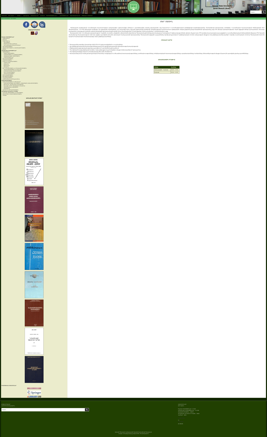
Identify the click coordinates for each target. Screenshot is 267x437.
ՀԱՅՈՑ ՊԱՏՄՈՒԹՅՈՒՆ (9, 53)
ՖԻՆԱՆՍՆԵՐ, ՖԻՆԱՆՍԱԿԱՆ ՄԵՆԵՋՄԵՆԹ (13, 84)
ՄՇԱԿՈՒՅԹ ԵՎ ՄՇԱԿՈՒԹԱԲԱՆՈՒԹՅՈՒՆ (12, 94)
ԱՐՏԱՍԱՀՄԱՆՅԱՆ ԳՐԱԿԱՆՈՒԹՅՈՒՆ (12, 71)
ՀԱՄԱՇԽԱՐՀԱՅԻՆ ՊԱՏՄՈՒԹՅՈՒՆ (12, 56)
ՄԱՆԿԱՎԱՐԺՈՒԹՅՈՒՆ (8, 58)
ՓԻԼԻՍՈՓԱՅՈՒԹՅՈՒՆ (8, 75)
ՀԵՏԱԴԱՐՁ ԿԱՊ (182, 404)
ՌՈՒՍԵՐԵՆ (6, 67)
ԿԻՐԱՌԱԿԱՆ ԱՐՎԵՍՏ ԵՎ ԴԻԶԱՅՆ (10, 91)
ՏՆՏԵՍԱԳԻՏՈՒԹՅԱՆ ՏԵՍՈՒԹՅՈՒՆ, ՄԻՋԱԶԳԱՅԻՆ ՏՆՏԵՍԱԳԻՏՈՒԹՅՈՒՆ (21, 83)
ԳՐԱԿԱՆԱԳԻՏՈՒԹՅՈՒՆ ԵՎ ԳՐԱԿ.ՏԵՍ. (13, 69)
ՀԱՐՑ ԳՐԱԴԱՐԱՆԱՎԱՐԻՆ (8, 405)
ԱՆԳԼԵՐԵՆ (6, 64)
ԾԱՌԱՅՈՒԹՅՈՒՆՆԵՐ (51, 15)
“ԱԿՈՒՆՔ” (42, 15)
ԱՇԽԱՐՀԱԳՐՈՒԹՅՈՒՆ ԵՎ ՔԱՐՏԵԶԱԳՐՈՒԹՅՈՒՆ (14, 48)
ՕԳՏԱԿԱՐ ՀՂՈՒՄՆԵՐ (87, 15)
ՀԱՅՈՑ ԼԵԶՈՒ (7, 62)
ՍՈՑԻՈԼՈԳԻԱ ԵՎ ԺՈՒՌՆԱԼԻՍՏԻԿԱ (11, 79)
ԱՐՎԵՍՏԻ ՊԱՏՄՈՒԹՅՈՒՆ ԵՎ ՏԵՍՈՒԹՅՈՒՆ (13, 92)
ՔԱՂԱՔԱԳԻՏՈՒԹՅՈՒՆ (8, 76)
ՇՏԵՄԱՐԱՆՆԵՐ (35, 15)
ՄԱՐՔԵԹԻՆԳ (7, 88)
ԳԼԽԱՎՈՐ (4, 15)
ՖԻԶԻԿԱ (5, 39)
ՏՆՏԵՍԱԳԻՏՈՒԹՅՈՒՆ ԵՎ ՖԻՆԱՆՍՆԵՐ (12, 81)
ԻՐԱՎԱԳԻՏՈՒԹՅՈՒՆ (7, 77)
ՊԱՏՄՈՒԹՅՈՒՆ (6, 52)
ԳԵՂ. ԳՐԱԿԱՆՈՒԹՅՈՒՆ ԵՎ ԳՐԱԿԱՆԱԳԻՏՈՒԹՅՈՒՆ (15, 68)
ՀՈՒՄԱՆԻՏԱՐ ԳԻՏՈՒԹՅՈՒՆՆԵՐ (9, 50)
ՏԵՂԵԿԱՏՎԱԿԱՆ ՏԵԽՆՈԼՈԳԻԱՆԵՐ (12, 45)
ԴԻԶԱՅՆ (5, 95)
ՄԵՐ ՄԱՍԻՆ (11, 15)
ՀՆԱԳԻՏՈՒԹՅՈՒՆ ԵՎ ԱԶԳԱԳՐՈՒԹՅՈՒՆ (13, 54)
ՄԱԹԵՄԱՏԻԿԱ (6, 38)
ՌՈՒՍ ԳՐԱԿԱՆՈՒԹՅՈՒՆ (9, 72)
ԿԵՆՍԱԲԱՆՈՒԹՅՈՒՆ (7, 46)
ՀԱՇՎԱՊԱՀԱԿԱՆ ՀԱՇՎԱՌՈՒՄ (11, 87)
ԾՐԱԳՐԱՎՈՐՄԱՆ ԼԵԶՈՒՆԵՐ (10, 43)
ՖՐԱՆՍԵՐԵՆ (7, 65)
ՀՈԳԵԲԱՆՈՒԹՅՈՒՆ (7, 60)
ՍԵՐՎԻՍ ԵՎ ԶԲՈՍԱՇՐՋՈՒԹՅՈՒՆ (10, 90)
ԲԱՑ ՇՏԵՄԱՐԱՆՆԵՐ (75, 15)
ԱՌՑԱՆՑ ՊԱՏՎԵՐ (5, 404)
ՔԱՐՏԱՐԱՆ (26, 15)
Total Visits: (181, 421)
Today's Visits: (181, 418)
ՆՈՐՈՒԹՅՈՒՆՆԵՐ (64, 15)
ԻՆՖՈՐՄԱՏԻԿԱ (6, 41)
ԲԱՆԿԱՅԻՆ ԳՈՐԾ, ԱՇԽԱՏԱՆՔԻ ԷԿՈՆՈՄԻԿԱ (14, 86)
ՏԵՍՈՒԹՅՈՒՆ (7, 42)
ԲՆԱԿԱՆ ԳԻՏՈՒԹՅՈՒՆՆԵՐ (8, 37)
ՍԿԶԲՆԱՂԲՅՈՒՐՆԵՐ (9, 57)
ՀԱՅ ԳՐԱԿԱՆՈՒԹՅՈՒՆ (9, 73)
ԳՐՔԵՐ (19, 15)
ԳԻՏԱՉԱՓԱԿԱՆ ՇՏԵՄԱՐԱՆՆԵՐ (8, 385)
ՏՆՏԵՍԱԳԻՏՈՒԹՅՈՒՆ (7, 80)
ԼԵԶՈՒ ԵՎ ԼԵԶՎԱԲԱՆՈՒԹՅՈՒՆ (10, 61)
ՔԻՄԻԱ (4, 49)
